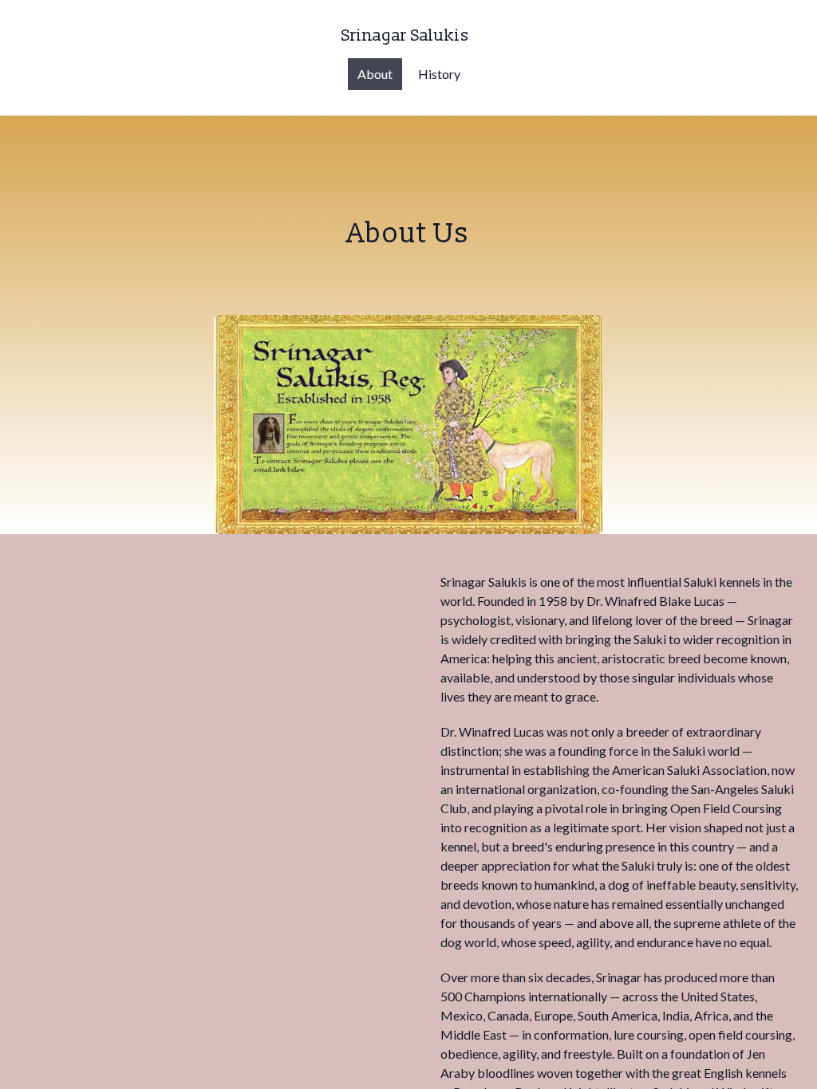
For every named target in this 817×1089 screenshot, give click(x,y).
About (375, 73)
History (439, 73)
